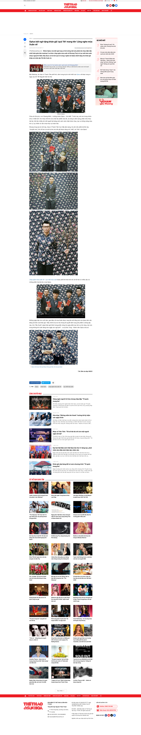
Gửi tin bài (108, 0)
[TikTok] (117, 0)
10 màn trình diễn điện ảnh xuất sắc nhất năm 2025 (107, 53)
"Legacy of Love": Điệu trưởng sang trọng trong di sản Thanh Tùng (60, 681)
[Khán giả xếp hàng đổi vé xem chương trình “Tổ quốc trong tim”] (40, 468)
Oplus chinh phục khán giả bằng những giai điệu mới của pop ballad (47, 367)
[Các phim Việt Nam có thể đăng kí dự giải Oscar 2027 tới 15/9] (82, 488)
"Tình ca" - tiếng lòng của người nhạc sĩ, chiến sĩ (37, 639)
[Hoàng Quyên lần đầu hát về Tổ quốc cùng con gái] (38, 590)
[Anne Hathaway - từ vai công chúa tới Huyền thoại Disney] (82, 611)
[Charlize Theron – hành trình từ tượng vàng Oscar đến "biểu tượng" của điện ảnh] (38, 651)
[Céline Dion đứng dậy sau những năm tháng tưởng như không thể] (60, 549)
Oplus (78, 74)
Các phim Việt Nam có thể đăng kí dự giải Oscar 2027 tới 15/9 (82, 496)
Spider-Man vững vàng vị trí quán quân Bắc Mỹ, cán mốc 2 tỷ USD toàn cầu (38, 682)
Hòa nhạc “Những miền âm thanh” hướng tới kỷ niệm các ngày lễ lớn (71, 416)
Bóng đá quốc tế (67, 10)
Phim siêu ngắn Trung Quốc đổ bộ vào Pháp (60, 496)
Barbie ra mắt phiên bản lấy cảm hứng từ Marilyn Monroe (81, 536)
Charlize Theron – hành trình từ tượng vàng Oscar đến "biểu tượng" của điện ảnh (38, 660)
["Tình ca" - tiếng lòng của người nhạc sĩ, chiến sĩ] (38, 630)
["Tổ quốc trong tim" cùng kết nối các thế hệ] (38, 611)
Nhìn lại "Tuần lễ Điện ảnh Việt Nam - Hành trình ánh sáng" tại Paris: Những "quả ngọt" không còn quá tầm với (108, 62)
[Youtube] (114, 0)
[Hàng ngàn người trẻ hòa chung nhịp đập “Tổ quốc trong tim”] (40, 403)
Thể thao (49, 10)
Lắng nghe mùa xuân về (36, 279)
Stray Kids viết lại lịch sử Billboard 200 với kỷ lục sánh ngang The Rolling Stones (60, 639)
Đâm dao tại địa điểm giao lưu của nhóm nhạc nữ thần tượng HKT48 (108, 79)
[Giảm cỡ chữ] (25, 56)
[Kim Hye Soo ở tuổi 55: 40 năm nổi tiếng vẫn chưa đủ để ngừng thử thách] (38, 528)
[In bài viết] (25, 46)
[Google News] (83, 48)
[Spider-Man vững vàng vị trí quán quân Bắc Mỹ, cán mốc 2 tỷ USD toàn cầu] (38, 673)
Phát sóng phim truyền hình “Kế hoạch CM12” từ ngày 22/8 (59, 619)
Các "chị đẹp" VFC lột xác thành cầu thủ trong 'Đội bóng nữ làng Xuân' (37, 578)
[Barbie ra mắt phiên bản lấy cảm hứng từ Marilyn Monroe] (82, 528)
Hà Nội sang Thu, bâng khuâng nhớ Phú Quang (60, 536)
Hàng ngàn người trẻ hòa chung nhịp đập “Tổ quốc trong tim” (71, 400)
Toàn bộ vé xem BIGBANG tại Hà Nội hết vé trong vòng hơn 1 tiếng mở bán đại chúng (82, 660)
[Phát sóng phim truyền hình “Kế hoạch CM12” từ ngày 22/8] (60, 611)
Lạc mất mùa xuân (51, 279)
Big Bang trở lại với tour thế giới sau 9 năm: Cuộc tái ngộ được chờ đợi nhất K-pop (82, 599)
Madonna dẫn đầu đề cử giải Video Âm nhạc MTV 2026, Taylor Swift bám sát (60, 599)
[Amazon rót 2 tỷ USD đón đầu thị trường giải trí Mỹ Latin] (82, 507)
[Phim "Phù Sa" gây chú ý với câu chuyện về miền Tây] (38, 549)
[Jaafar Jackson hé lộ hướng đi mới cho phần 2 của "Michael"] (38, 488)
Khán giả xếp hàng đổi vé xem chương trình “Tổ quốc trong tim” (71, 465)
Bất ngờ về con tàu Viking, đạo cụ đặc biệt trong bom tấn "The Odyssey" (60, 578)
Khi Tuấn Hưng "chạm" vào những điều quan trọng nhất (107, 71)
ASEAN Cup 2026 (32, 10)
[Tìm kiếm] (25, 5)
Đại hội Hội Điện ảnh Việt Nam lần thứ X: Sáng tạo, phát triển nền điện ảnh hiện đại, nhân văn (72, 449)
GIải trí (89, 10)
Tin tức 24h (42, 10)
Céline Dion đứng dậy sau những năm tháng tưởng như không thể (60, 558)
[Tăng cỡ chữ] (25, 50)
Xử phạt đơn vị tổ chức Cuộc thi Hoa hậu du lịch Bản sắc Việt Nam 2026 (82, 578)
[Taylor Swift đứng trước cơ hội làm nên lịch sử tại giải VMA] (82, 549)
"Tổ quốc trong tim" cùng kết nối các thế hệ (37, 619)
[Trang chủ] (25, 10)
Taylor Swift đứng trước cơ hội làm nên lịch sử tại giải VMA (82, 558)
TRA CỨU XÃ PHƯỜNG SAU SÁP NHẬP (96, 0)
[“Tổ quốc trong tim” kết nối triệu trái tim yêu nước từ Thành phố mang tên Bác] (60, 651)
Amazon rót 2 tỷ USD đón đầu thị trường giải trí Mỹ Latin (82, 515)
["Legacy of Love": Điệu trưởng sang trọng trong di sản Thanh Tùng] (60, 673)
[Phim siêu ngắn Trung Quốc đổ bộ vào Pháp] (60, 488)
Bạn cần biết (105, 10)
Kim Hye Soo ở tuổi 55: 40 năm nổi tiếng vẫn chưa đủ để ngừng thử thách (38, 537)
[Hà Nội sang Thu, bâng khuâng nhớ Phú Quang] (60, 528)
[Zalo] (116, 5)
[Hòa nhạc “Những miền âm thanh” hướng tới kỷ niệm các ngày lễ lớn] (40, 419)
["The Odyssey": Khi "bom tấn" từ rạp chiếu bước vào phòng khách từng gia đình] (38, 507)
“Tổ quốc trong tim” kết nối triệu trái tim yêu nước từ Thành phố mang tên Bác (59, 660)
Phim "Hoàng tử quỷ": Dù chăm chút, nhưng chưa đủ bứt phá (108, 46)
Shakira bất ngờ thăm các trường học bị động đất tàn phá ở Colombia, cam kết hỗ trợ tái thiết (82, 639)
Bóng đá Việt (57, 10)
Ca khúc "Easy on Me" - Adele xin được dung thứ (82, 681)
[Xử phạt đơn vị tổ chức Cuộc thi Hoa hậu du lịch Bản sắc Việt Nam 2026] (82, 569)
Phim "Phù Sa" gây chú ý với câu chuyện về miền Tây (37, 558)
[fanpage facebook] (107, 5)
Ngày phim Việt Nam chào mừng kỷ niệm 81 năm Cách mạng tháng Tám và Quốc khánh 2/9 (60, 516)
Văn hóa (77, 10)
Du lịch (83, 10)
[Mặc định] (25, 53)
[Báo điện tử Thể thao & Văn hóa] (70, 5)
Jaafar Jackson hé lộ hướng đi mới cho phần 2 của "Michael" (38, 496)
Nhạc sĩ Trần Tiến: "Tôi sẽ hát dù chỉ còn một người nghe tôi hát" (71, 433)
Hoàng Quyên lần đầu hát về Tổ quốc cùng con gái (37, 598)
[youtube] (110, 5)
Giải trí (31, 33)
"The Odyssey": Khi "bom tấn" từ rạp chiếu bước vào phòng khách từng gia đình (38, 516)
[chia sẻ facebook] (25, 43)
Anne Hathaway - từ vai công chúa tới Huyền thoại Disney (82, 619)
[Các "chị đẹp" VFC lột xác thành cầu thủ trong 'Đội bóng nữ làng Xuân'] (38, 569)
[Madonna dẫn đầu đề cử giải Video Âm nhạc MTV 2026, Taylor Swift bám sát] (60, 590)
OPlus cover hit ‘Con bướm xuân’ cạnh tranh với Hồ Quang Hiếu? (61, 65)
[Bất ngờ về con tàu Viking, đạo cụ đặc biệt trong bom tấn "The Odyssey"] (60, 569)
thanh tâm (43, 386)
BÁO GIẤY (84, 0)
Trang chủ (26, 33)
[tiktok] (113, 5)
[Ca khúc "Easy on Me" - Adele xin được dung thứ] (82, 673)
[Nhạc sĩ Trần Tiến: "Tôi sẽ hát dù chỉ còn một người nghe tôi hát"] (40, 435)
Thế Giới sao (96, 10)
